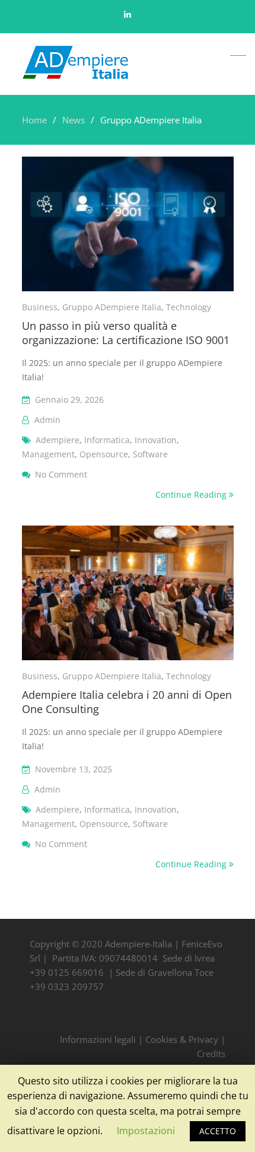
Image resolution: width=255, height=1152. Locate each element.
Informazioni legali (98, 1039)
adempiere (57, 439)
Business (40, 307)
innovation (156, 439)
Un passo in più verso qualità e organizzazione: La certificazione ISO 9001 (126, 333)
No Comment (61, 474)
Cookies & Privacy (181, 1039)
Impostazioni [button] (146, 1130)
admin (47, 419)
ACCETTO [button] (217, 1131)
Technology (188, 307)
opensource (103, 454)
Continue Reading (192, 494)
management (48, 454)
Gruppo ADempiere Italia (111, 307)
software (150, 454)
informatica (107, 439)
